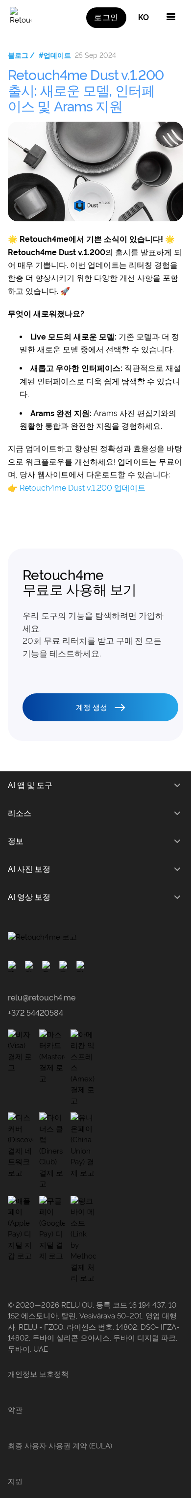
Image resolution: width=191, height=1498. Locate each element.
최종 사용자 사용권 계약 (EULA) (60, 1446)
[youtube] (47, 966)
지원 (15, 1481)
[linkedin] (82, 966)
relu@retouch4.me (41, 997)
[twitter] (65, 966)
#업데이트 (55, 55)
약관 (15, 1410)
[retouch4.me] (20, 17)
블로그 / (21, 55)
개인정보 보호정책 (38, 1374)
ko (143, 17)
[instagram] (30, 966)
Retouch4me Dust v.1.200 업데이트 (82, 488)
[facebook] (13, 966)
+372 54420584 (35, 1013)
